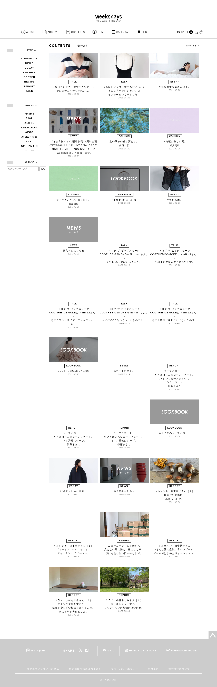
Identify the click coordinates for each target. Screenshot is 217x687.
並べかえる (191, 45)
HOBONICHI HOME (184, 650)
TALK (29, 91)
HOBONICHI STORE (142, 650)
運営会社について (179, 669)
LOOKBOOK (29, 58)
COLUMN (29, 72)
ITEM (100, 32)
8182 (29, 118)
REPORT (29, 86)
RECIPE (29, 81)
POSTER (29, 77)
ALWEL (29, 123)
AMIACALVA (29, 127)
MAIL (111, 650)
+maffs (29, 113)
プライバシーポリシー (124, 669)
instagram (38, 650)
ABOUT (30, 32)
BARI (29, 141)
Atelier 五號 (29, 137)
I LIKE (145, 32)
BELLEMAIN (29, 146)
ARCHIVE (53, 32)
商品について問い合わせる (43, 669)
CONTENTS (78, 32)
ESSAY (29, 67)
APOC (29, 132)
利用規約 (153, 669)
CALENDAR (122, 32)
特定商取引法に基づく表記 (85, 669)
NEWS (29, 63)
